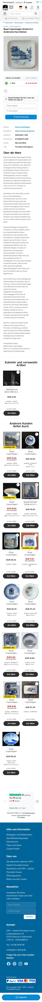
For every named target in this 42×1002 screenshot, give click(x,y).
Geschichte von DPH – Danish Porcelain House (20, 870)
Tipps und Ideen (14, 845)
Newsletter (12, 887)
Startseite (9, 23)
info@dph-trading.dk (16, 950)
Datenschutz (12, 842)
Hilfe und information (18, 829)
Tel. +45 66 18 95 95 (15, 945)
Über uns (11, 856)
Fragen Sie (22, 997)
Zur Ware (12, 413)
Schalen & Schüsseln (32, 23)
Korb (38, 9)
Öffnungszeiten (13, 876)
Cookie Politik (12, 849)
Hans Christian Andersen (24, 131)
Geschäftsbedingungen (17, 838)
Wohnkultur (18, 23)
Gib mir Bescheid (22, 117)
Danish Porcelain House (11, 7)
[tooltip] (11, 391)
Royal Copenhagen (4, 22)
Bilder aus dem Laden (16, 879)
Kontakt (10, 925)
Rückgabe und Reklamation (19, 835)
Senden (29, 917)
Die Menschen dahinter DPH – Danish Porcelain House (20, 863)
